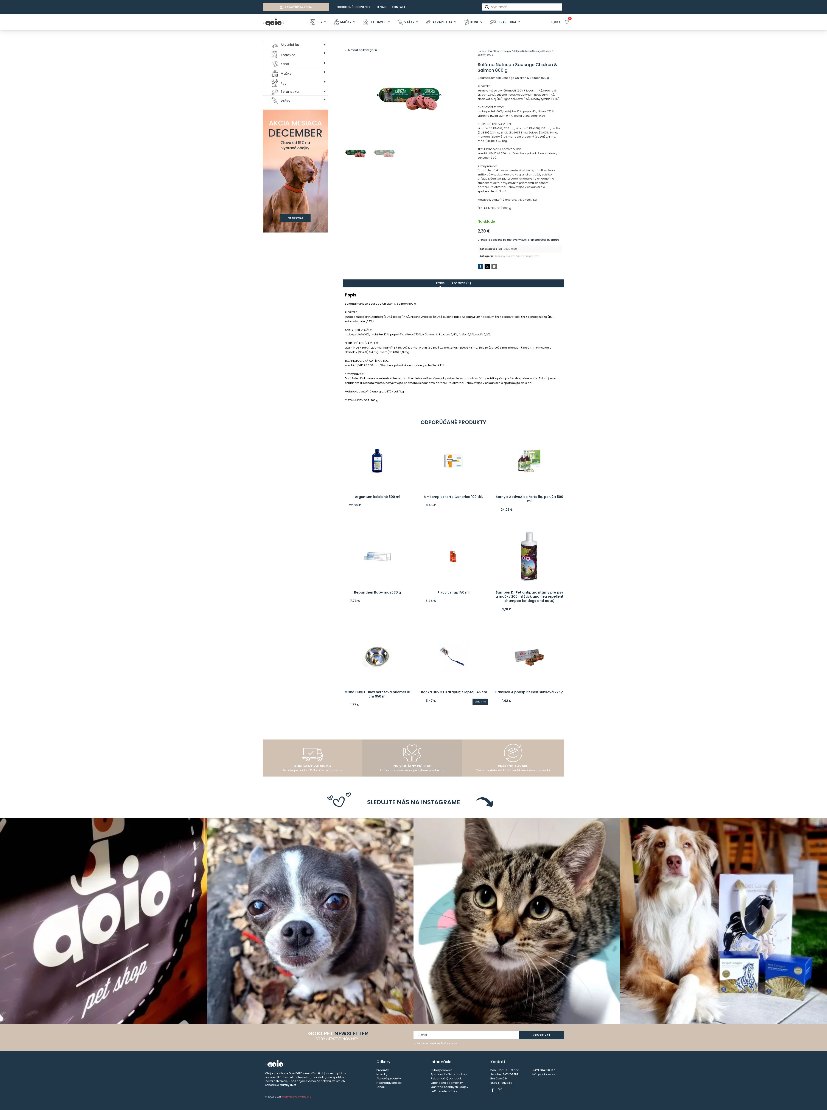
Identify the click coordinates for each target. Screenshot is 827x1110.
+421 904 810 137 (543, 1070)
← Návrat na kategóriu (361, 50)
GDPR (454, 1043)
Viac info (480, 701)
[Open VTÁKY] (417, 22)
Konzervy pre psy (504, 256)
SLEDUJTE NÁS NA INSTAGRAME (413, 802)
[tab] (440, 283)
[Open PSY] (325, 22)
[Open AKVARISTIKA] (455, 22)
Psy (490, 51)
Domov (482, 51)
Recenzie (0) (461, 283)
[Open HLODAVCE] (389, 22)
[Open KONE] (481, 22)
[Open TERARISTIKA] (519, 22)
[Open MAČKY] (354, 22)
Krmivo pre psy (502, 51)
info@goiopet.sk (543, 1074)
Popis (440, 283)
